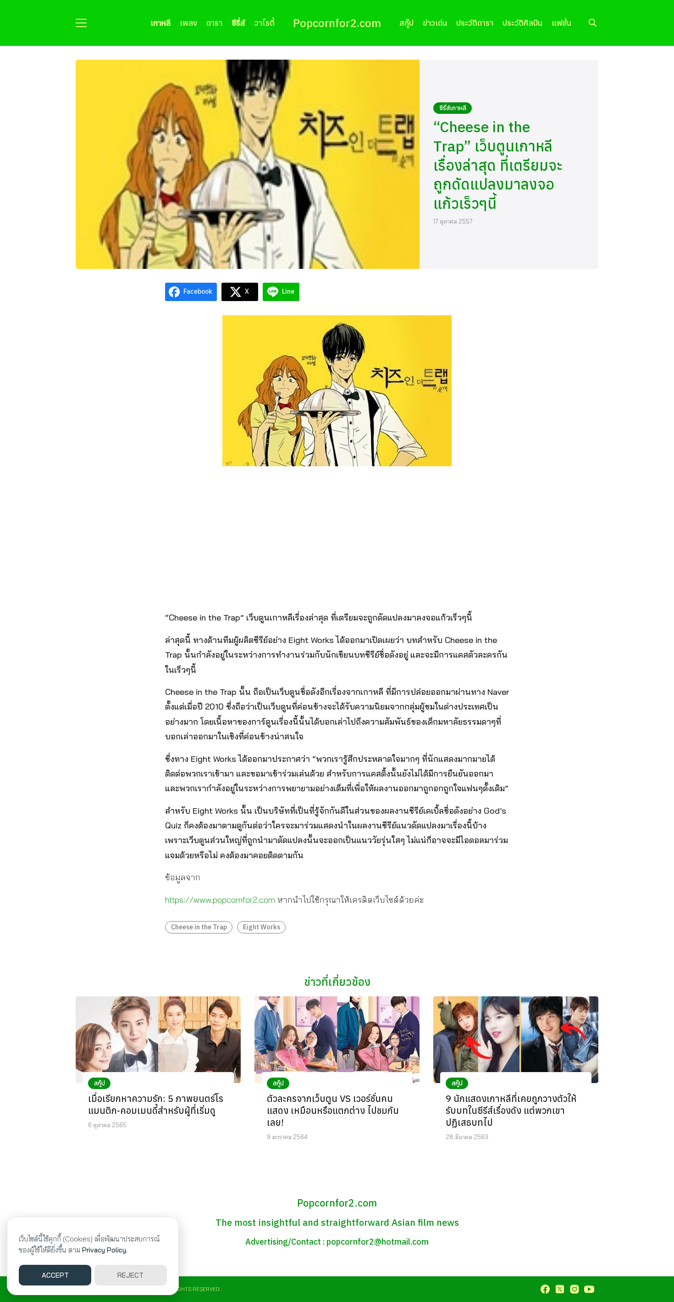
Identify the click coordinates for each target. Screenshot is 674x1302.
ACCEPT (55, 1275)
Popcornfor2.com (337, 23)
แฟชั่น (561, 22)
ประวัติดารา (474, 22)
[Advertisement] (337, 538)
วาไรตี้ (264, 22)
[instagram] (574, 1289)
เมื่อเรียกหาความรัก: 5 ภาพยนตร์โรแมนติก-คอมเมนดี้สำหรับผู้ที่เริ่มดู (155, 1104)
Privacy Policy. (104, 1250)
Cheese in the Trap (199, 926)
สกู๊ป (406, 22)
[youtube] (589, 1289)
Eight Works (261, 926)
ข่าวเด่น (435, 22)
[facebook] (545, 1289)
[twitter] (559, 1289)
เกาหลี (160, 22)
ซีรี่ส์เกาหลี (452, 108)
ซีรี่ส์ (238, 22)
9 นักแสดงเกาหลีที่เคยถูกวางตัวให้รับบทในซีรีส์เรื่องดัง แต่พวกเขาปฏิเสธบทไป (511, 1110)
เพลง (188, 22)
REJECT (130, 1275)
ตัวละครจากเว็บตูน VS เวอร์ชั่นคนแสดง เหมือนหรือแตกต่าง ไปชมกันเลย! (333, 1110)
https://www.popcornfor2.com (220, 899)
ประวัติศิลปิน (522, 22)
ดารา (214, 22)
